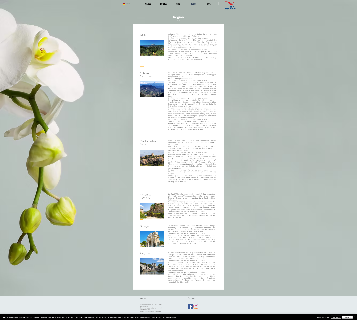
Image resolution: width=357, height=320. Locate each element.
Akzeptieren (347, 317)
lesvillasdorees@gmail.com (154, 311)
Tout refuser (336, 317)
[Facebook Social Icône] (190, 306)
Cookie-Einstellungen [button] (323, 317)
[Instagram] (195, 306)
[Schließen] (355, 317)
